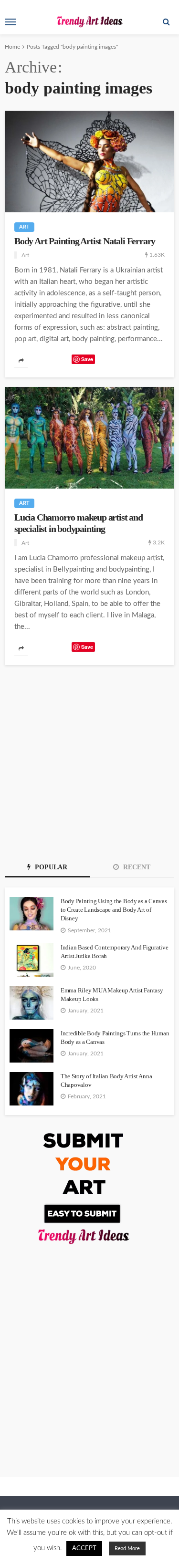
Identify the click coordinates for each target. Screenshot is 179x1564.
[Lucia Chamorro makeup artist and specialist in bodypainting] (89, 438)
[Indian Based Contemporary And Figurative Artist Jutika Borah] (31, 960)
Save (87, 359)
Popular (50, 867)
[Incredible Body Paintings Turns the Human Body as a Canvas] (31, 1046)
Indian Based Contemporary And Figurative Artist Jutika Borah (114, 951)
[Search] (166, 22)
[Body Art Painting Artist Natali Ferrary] (89, 161)
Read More (127, 1548)
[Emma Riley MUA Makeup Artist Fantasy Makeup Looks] (31, 1003)
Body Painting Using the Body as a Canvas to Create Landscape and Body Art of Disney (114, 909)
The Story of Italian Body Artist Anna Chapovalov (106, 1080)
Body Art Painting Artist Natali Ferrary (84, 241)
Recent (135, 867)
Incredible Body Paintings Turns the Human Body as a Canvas (115, 1037)
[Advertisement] (89, 759)
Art (24, 226)
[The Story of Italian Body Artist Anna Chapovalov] (31, 1088)
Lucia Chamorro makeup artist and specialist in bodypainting (78, 522)
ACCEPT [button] (84, 1548)
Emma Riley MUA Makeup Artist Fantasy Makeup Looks (112, 994)
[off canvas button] (10, 22)
